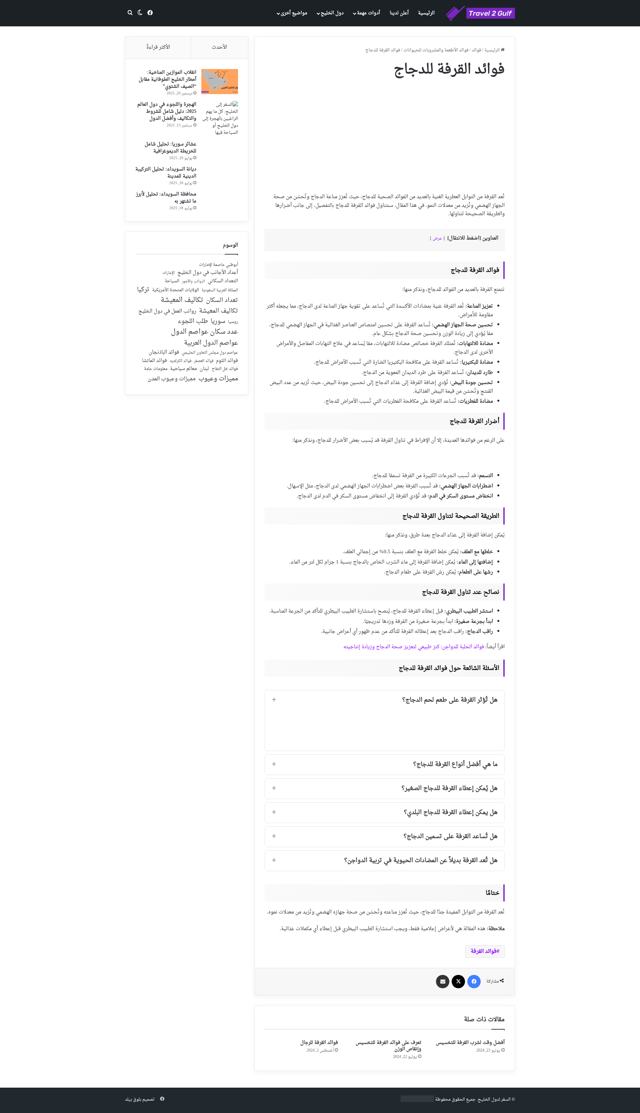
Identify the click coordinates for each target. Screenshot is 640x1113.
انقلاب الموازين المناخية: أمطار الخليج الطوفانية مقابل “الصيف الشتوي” (167, 79)
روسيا (233, 322)
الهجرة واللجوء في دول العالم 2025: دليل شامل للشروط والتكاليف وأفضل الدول (166, 111)
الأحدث (219, 47)
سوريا (218, 321)
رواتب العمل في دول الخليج (167, 311)
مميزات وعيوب (218, 378)
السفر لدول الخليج (494, 1099)
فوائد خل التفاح (225, 369)
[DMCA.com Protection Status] (417, 1101)
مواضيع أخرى (294, 13)
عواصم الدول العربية (211, 343)
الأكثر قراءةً (158, 47)
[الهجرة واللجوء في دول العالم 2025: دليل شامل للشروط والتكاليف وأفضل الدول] (219, 118)
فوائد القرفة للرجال (319, 1042)
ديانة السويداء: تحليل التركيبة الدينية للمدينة (165, 173)
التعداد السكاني (223, 281)
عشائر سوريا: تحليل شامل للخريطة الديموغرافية (170, 148)
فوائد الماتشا (154, 361)
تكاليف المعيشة (182, 300)
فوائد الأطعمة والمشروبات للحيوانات (435, 50)
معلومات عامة (155, 369)
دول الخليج (332, 13)
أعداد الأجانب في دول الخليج (207, 273)
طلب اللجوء (193, 322)
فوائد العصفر (203, 361)
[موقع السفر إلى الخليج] (480, 13)
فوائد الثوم (227, 361)
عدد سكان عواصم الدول (204, 332)
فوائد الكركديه (180, 361)
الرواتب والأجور (193, 282)
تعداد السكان (222, 301)
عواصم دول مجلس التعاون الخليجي (210, 353)
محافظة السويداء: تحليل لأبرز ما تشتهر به (166, 198)
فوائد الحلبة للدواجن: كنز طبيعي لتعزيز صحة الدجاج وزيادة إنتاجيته (413, 647)
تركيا (143, 290)
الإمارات (168, 273)
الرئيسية (426, 13)
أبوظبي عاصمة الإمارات (218, 265)
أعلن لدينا (399, 13)
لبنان (204, 369)
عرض (437, 238)
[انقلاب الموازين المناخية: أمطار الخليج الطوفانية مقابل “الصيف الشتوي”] (219, 81)
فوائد (476, 50)
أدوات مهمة (368, 13)
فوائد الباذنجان (164, 352)
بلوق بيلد (133, 1099)
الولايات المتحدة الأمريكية (175, 290)
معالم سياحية (183, 369)
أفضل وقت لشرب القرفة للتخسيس (470, 1042)
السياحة (172, 281)
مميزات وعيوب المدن (172, 379)
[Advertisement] (385, 132)
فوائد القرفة (484, 952)
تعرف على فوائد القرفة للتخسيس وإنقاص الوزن (388, 1046)
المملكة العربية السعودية (220, 291)
